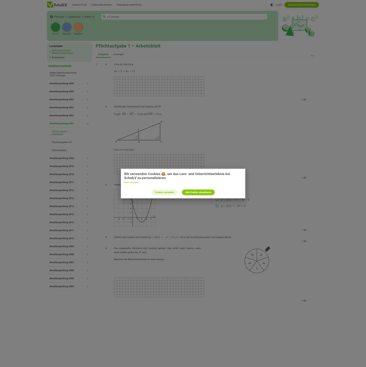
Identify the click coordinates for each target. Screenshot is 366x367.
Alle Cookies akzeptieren (198, 192)
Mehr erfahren (131, 182)
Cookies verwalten (164, 192)
